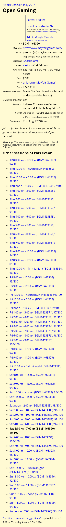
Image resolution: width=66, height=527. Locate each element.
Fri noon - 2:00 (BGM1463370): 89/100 (34, 308)
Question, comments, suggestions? (22, 518)
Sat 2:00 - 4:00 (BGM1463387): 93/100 (36, 415)
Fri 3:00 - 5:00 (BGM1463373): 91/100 (35, 322)
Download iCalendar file (40, 26)
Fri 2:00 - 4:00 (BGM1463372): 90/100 (35, 317)
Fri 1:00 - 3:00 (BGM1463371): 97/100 (35, 312)
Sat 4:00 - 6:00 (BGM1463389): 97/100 (36, 424)
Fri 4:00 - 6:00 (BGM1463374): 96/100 (35, 326)
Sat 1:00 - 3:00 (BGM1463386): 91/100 (36, 410)
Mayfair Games (46, 82)
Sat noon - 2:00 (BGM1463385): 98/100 (35, 405)
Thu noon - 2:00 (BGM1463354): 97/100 (35, 186)
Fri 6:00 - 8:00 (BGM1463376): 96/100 (35, 335)
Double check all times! (46, 31)
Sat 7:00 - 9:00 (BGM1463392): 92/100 (36, 446)
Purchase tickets (36, 20)
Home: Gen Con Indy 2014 (19, 5)
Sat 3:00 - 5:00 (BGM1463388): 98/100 (36, 419)
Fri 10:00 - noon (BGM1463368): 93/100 (35, 295)
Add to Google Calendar (40, 37)
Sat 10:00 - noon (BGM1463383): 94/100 (36, 392)
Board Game (31, 61)
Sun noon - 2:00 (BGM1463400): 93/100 (35, 511)
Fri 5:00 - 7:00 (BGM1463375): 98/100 (35, 331)
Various (28, 65)
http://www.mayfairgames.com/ (42, 48)
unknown (29, 82)
